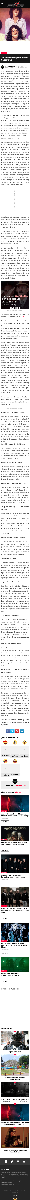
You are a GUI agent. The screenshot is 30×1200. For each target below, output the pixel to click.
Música (18, 792)
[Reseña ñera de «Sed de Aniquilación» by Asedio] (15, 964)
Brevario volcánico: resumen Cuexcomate (15, 1078)
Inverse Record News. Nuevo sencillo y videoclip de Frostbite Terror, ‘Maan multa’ (15, 911)
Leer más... (5, 821)
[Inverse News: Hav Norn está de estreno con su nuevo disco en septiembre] (15, 1089)
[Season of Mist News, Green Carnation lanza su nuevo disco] (15, 863)
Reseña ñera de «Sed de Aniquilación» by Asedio (10, 974)
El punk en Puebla (15, 1052)
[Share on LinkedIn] (22, 731)
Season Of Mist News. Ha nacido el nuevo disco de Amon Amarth (14, 843)
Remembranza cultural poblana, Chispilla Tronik (15, 1151)
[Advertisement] (15, 1010)
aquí (23, 317)
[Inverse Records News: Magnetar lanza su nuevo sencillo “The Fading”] (15, 803)
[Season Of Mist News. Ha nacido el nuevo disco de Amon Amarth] (15, 833)
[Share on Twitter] (12, 731)
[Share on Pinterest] (17, 731)
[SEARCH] (28, 4)
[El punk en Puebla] (15, 1040)
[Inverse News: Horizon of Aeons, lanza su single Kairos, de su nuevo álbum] (15, 932)
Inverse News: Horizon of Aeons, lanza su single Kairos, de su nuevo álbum (14, 945)
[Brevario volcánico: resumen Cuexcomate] (15, 1065)
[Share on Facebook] (8, 731)
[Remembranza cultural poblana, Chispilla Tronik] (15, 1137)
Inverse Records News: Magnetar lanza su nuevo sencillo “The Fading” (15, 815)
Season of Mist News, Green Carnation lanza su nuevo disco (13, 876)
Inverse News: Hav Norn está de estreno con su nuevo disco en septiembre (15, 1100)
